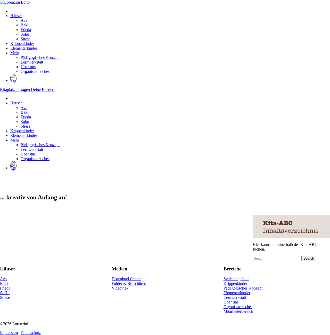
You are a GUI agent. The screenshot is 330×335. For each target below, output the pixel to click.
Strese (25, 39)
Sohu (25, 34)
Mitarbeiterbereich (238, 311)
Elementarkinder (23, 48)
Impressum (9, 332)
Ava (24, 20)
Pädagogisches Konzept (40, 57)
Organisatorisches (35, 71)
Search (308, 258)
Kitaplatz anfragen (15, 89)
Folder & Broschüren (129, 283)
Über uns (28, 67)
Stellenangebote (236, 279)
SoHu (5, 293)
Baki (24, 25)
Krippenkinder (22, 43)
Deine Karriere (43, 89)
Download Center (126, 279)
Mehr (14, 53)
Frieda (26, 29)
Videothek (120, 288)
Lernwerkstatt (32, 62)
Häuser (16, 15)
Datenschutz (31, 332)
